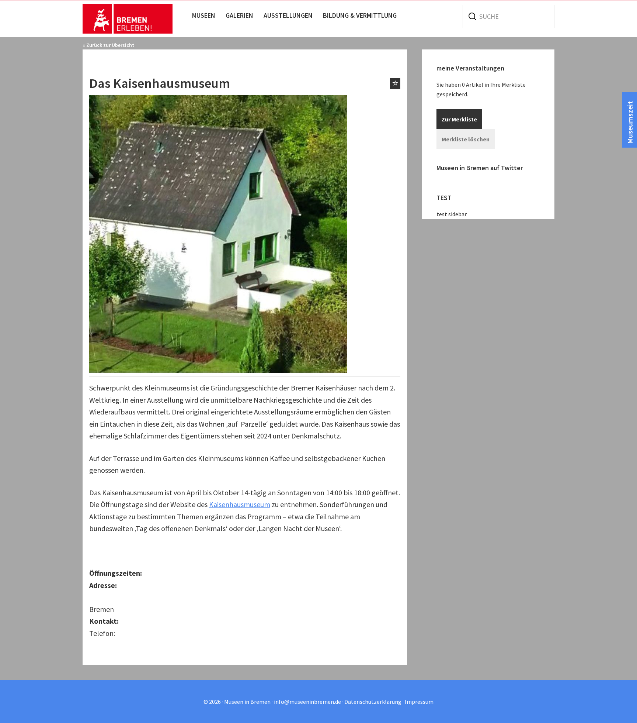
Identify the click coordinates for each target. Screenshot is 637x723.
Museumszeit (629, 122)
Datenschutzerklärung (372, 701)
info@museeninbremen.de (307, 701)
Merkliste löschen (466, 139)
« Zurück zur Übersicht (108, 45)
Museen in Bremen (135, 19)
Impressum (419, 701)
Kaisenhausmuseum (239, 504)
